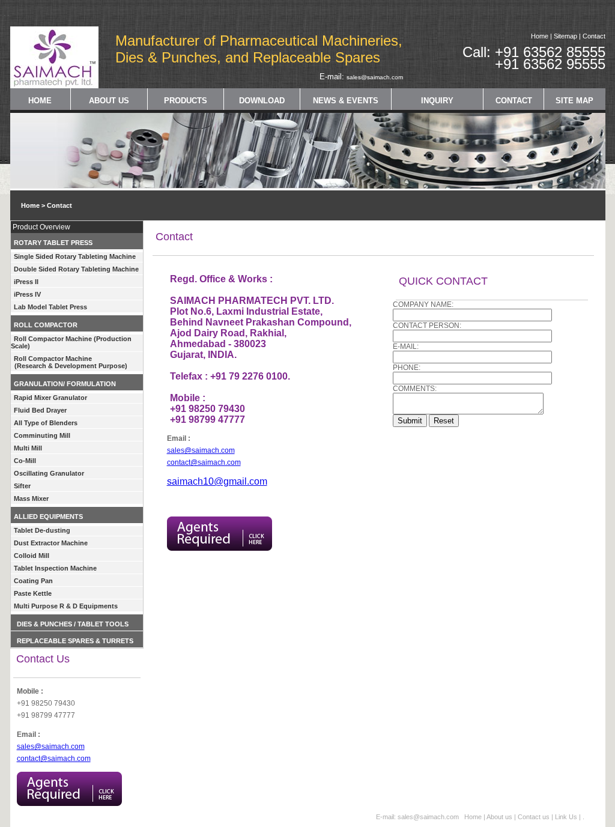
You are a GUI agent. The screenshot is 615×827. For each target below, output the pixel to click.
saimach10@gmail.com (217, 481)
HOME (40, 100)
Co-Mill (25, 460)
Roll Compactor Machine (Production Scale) (71, 342)
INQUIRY (437, 100)
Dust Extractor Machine (51, 543)
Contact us (534, 816)
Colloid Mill (31, 555)
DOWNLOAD (262, 100)
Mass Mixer (31, 498)
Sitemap (565, 36)
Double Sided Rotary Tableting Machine (76, 269)
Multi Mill (28, 448)
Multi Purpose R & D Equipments (66, 606)
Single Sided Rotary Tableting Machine (75, 256)
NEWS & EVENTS (345, 100)
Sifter (22, 485)
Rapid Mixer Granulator (50, 397)
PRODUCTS (185, 100)
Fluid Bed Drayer (40, 410)
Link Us (566, 816)
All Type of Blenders (45, 422)
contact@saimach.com (54, 758)
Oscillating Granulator (49, 473)
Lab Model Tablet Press (50, 307)
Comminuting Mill (42, 435)
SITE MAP (574, 100)
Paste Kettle (33, 593)
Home (539, 36)
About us (499, 816)
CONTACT (513, 100)
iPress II (26, 281)
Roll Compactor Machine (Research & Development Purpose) (69, 362)
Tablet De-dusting (42, 530)
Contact (594, 36)
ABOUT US (109, 100)
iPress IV (27, 294)
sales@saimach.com (375, 77)
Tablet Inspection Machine (55, 568)
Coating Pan (33, 580)
